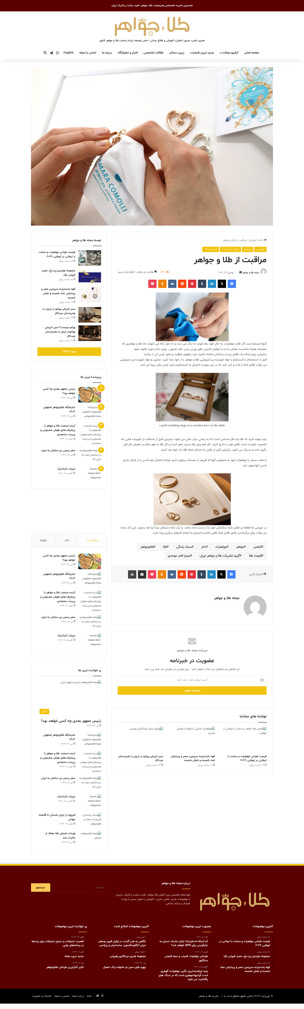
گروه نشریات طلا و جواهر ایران (220, 555)
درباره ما (107, 53)
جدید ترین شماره (203, 53)
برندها (247, 249)
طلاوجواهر (147, 547)
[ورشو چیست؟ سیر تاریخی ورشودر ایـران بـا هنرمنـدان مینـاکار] (89, 333)
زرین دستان (176, 53)
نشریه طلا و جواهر (209, 996)
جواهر (240, 547)
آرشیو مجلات (230, 53)
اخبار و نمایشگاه (128, 53)
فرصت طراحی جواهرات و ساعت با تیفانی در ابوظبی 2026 (247, 758)
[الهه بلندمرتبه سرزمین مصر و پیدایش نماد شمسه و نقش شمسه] (192, 739)
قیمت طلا (255, 555)
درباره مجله (78, 996)
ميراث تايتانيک (66, 469)
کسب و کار (211, 249)
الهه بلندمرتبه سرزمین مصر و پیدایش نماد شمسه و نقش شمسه (193, 758)
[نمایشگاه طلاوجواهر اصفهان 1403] (89, 413)
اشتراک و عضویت (41, 996)
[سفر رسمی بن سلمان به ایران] (89, 456)
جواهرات (221, 547)
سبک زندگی (184, 547)
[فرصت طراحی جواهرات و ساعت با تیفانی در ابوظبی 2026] (244, 739)
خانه (261, 240)
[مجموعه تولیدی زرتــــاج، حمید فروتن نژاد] (89, 276)
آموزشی (252, 240)
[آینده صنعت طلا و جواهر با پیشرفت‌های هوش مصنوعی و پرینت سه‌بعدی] (89, 435)
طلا (165, 547)
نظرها (43, 540)
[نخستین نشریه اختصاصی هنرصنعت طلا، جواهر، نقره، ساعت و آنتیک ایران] (152, 25)
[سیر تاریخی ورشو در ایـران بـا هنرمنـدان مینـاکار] (140, 739)
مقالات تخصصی (153, 53)
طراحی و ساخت (230, 249)
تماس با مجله (87, 53)
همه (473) (69, 352)
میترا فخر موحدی (179, 555)
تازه (67, 540)
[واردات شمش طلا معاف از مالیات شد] (89, 839)
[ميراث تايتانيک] (89, 474)
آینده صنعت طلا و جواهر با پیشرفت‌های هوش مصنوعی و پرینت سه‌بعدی (57, 430)
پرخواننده (92, 540)
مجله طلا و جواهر (250, 272)
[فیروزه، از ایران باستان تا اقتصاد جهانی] (89, 821)
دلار (203, 547)
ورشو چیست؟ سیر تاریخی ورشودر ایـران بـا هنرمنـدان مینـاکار (60, 331)
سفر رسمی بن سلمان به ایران (58, 450)
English (68, 53)
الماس (257, 547)
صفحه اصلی (251, 53)
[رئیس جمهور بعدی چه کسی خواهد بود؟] (89, 394)
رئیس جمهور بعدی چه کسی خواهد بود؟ (71, 721)
